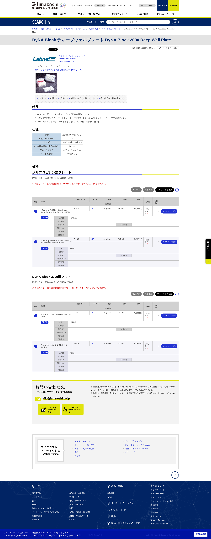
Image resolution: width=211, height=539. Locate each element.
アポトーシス (74, 497)
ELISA (34, 504)
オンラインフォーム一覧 (116, 510)
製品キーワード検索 (95, 22)
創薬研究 (72, 520)
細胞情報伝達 (37, 516)
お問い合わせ (77, 5)
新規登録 (173, 5)
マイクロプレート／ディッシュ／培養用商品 (81, 29)
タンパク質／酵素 (76, 504)
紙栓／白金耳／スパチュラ (136, 449)
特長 (41, 98)
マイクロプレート (82, 441)
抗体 (34, 501)
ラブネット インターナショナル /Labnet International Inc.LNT (71, 58)
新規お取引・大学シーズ (160, 524)
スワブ (77, 456)
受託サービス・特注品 (89, 14)
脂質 (71, 508)
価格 (62, 98)
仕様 (52, 98)
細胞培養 (35, 520)
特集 (113, 516)
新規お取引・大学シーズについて (121, 5)
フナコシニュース (158, 486)
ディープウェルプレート (111, 29)
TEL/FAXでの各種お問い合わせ (74, 409)
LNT (92, 208)
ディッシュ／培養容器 (84, 449)
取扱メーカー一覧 (158, 493)
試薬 (39, 14)
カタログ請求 (142, 14)
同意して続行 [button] (201, 534)
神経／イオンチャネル (77, 501)
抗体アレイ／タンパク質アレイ (44, 508)
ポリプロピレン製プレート (83, 98)
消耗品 (57, 29)
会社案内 (88, 5)
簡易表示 (136, 190)
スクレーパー (131, 452)
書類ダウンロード (119, 14)
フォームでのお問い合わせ (52, 409)
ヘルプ (178, 191)
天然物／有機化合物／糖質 (79, 512)
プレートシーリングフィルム (137, 445)
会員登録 (154, 512)
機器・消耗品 (59, 14)
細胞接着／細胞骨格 (77, 493)
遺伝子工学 (36, 493)
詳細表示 (148, 190)
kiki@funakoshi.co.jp (56, 398)
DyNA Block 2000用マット (112, 98)
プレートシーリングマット (86, 445)
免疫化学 (35, 497)
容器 (76, 452)
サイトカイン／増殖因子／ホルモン (46, 512)
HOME (34, 29)
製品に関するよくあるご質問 (125, 523)
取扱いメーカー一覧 (165, 14)
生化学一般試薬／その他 (78, 516)
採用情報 (99, 5)
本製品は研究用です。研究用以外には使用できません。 (59, 70)
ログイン (161, 3)
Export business (147, 5)
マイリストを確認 (164, 190)
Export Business (158, 520)
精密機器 (110, 493)
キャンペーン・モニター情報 (162, 501)
